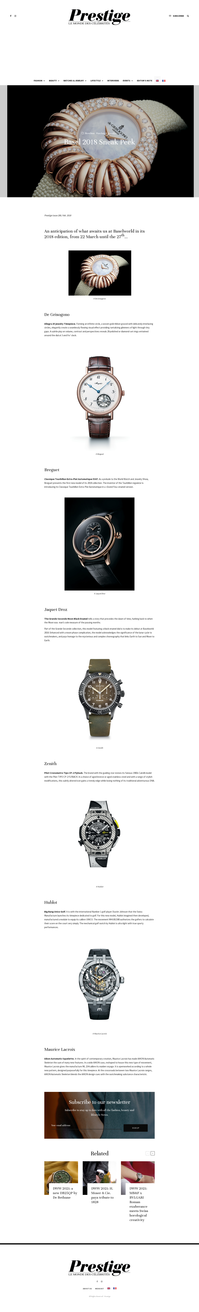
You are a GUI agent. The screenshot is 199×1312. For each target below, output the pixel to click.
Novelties (90, 133)
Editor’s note (144, 80)
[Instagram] (15, 16)
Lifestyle (95, 80)
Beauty (53, 80)
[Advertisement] (99, 53)
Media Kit (99, 1288)
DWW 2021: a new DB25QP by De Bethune (65, 1193)
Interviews (113, 80)
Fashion (38, 80)
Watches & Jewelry (73, 80)
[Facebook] (11, 16)
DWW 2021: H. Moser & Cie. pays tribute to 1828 (102, 1195)
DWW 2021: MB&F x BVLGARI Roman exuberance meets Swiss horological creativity (139, 1204)
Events (126, 80)
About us (87, 1288)
